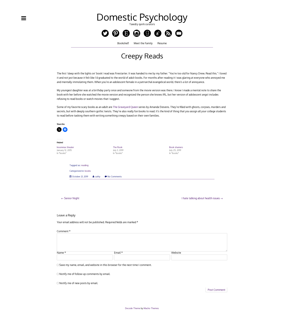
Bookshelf (123, 43)
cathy (97, 176)
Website (176, 252)
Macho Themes (151, 308)
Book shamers (176, 147)
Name (61, 252)
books (88, 171)
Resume (162, 43)
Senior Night (71, 198)
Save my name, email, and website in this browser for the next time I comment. (105, 264)
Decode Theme (132, 308)
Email (118, 252)
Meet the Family (143, 43)
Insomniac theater (65, 147)
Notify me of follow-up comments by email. (84, 274)
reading (84, 165)
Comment (64, 231)
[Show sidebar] (23, 18)
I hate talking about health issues (201, 198)
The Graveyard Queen (125, 107)
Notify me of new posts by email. (78, 283)
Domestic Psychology (142, 17)
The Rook (117, 147)
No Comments (115, 176)
